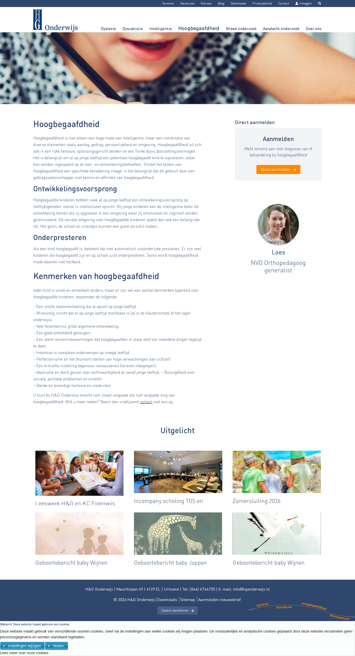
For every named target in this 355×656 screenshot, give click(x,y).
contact (146, 401)
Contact (283, 3)
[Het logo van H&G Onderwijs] (55, 19)
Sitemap (187, 599)
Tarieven (168, 3)
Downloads (238, 3)
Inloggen (306, 3)
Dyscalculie (132, 28)
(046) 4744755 (202, 589)
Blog (221, 3)
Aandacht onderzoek (281, 28)
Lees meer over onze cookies (24, 653)
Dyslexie (108, 28)
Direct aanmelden (275, 169)
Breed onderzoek (241, 28)
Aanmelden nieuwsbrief (219, 599)
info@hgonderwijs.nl (251, 589)
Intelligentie (160, 28)
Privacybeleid (262, 3)
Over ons (314, 28)
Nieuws (206, 3)
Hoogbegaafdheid (198, 27)
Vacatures (187, 3)
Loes (278, 252)
